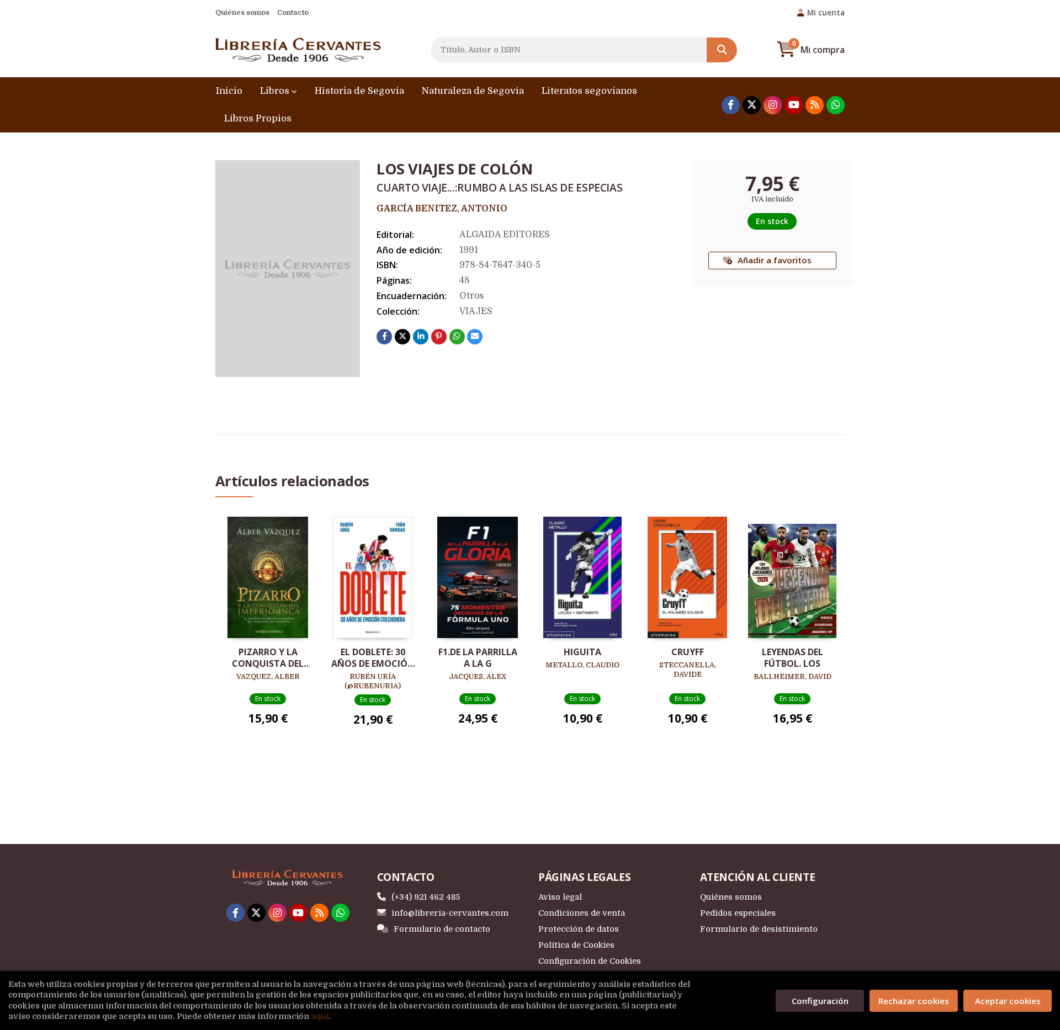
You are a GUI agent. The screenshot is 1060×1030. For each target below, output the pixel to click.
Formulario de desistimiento (759, 929)
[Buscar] (722, 50)
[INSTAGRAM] (773, 105)
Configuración (820, 1000)
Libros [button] (276, 91)
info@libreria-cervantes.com (449, 913)
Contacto (293, 12)
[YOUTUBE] (794, 105)
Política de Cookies (576, 945)
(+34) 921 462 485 (425, 897)
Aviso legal (560, 897)
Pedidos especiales (738, 913)
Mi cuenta (826, 12)
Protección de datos (578, 929)
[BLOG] (814, 105)
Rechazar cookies (913, 1000)
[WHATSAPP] (835, 105)
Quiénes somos (242, 12)
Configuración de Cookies (589, 961)
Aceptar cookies (1008, 1000)
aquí (319, 1016)
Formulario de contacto (442, 929)
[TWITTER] (752, 105)
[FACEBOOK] (731, 105)
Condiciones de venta (581, 913)
